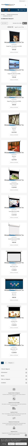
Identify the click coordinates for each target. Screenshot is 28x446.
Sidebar (5, 23)
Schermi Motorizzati (7, 16)
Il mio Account (22, 1)
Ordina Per (10, 27)
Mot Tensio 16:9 (14, 266)
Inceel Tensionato (14, 183)
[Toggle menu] (9, 10)
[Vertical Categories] (3, 10)
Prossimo (11, 362)
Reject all (11, 444)
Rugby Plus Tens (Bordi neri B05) (14, 46)
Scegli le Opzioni (14, 52)
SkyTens (14, 156)
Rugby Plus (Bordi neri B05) (14, 73)
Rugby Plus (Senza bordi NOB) (14, 101)
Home (3, 14)
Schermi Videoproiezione (12, 14)
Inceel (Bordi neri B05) (14, 211)
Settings (4, 444)
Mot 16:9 (14, 294)
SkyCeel (14, 128)
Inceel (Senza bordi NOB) (14, 239)
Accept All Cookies (21, 444)
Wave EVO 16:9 (14, 349)
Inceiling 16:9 (14, 321)
